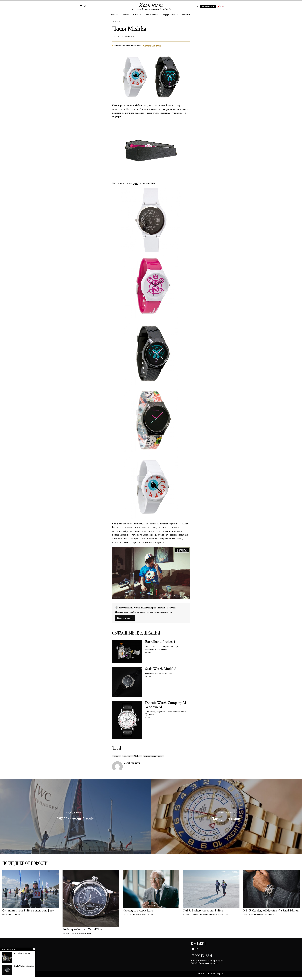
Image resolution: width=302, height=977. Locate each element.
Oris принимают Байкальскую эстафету (28, 910)
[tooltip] (218, 6)
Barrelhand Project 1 (160, 642)
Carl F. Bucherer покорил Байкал (203, 910)
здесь (135, 183)
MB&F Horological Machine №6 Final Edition (271, 910)
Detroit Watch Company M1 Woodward (166, 705)
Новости (116, 22)
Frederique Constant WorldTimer (83, 929)
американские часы (153, 756)
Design (117, 756)
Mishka (137, 756)
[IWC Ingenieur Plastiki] (75, 816)
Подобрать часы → (125, 618)
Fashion (126, 756)
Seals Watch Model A (161, 669)
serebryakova (132, 763)
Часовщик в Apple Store (138, 910)
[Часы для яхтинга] (226, 816)
